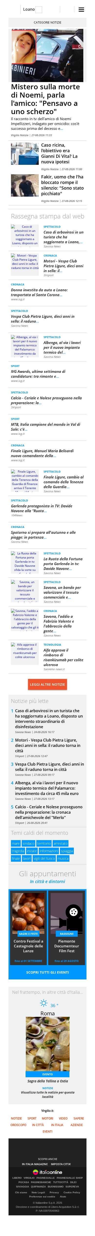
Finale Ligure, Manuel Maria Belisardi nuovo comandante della (42, 453)
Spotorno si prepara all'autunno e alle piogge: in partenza (43, 535)
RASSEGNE (67, 933)
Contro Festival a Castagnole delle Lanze (28, 946)
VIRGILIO (29, 1178)
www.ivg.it (17, 299)
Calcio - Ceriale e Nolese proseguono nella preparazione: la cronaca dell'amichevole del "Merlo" (49, 812)
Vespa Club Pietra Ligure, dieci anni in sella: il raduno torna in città (49, 766)
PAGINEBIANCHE (41, 1182)
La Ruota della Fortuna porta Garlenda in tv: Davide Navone (63, 563)
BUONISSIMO (56, 1187)
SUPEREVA (72, 1187)
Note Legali (38, 1192)
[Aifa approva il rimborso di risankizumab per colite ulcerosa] (25, 650)
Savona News (52, 246)
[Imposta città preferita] (14, 9)
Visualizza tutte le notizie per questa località (48, 1094)
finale (16, 858)
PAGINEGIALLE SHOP (70, 1178)
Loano (29, 9)
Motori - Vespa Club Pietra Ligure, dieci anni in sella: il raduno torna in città (47, 745)
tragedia (18, 851)
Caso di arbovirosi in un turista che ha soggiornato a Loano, (64, 237)
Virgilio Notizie (20, 135)
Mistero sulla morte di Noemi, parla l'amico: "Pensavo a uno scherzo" (45, 99)
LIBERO (17, 1178)
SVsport (48, 275)
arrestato (60, 843)
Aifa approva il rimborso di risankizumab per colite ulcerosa (63, 657)
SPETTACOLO (52, 226)
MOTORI (47, 1118)
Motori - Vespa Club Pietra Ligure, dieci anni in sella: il (63, 266)
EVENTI (47, 1131)
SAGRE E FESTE (28, 933)
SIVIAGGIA (22, 1187)
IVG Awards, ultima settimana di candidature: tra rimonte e (38, 374)
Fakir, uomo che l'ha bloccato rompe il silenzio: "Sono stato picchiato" (62, 185)
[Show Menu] (81, 10)
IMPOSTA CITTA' (61, 1164)
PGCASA (24, 1182)
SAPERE (79, 1118)
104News (16, 515)
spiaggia (67, 851)
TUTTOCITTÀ (60, 1182)
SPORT (15, 366)
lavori (27, 858)
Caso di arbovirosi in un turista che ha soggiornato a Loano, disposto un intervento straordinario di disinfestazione (49, 718)
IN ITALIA (57, 1125)
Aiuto (63, 1196)
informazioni (49, 851)
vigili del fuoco (44, 858)
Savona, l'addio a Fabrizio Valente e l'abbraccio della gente (59, 623)
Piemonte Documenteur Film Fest (66, 946)
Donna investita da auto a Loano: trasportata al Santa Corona (39, 292)
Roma (47, 1013)
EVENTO (47, 1074)
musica (63, 858)
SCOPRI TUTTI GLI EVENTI (47, 972)
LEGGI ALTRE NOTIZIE (47, 684)
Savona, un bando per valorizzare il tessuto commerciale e (62, 592)
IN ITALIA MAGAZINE (35, 1164)
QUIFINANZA (38, 1187)
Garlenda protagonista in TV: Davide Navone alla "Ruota (41, 508)
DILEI (73, 1182)
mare (16, 843)
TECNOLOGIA (52, 644)
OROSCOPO (18, 1125)
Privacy (54, 1192)
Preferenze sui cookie (42, 1196)
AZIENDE (77, 1125)
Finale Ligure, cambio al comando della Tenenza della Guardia (64, 482)
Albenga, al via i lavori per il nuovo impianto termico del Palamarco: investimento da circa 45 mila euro (47, 788)
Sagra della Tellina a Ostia (48, 1081)
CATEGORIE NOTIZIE (47, 22)
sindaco (28, 843)
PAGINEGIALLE (46, 1178)
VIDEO (63, 1118)
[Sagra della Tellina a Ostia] (50, 1046)
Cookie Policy (72, 1192)
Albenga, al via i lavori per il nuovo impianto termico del (62, 347)
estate (32, 851)
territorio (44, 843)
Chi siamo (21, 1192)
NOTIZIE (47, 1088)
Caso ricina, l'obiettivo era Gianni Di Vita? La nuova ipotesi (59, 153)
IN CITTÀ (38, 1125)
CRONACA (50, 255)
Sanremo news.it (54, 669)
